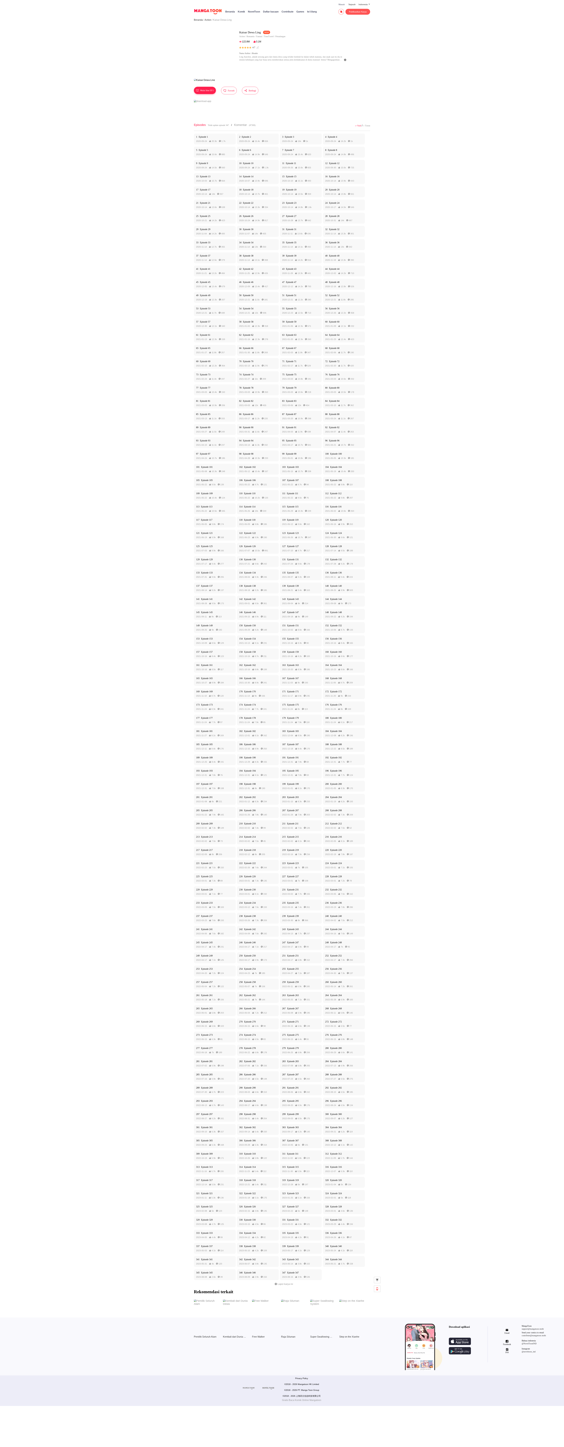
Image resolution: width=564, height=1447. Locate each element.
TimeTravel (269, 36)
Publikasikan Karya (358, 12)
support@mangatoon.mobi (533, 1329)
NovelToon (254, 11)
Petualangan (280, 36)
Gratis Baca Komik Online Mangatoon (301, 1400)
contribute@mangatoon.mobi (534, 1335)
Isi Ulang (312, 11)
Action (208, 20)
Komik (241, 11)
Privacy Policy (301, 1378)
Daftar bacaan (271, 11)
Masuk (342, 4)
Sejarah (352, 4)
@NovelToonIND (529, 1344)
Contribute (287, 11)
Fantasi (259, 36)
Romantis (250, 36)
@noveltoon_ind (529, 1352)
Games (300, 11)
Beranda (230, 11)
